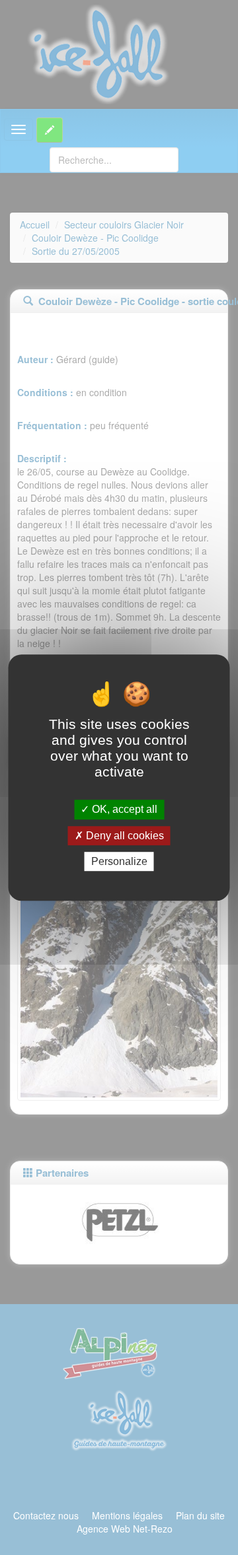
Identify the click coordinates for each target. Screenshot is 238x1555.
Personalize (119, 861)
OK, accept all (123, 809)
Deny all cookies (123, 835)
